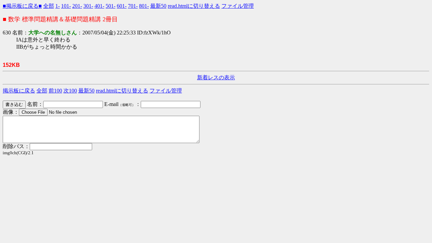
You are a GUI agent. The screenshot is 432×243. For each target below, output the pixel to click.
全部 (48, 6)
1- (57, 6)
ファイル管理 (237, 6)
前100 (55, 90)
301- (88, 6)
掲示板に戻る (19, 90)
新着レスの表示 (216, 77)
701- (133, 6)
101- (66, 6)
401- (99, 6)
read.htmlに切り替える (194, 6)
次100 (70, 90)
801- (144, 6)
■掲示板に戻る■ (22, 6)
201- (77, 6)
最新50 (158, 6)
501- (110, 6)
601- (122, 6)
